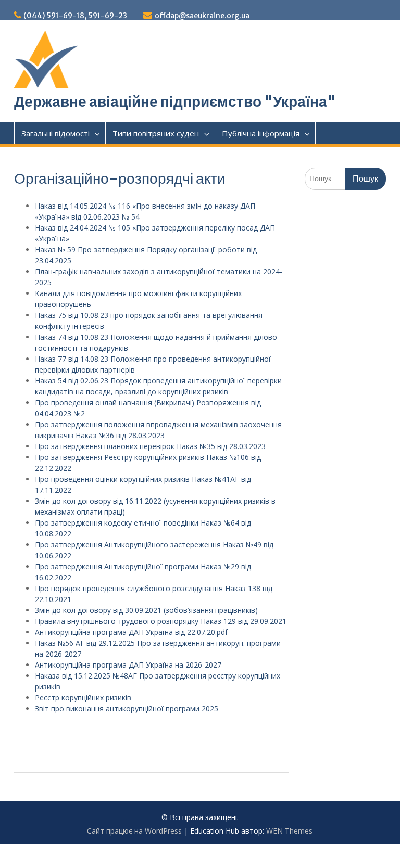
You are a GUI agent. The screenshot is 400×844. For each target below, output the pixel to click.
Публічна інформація (260, 133)
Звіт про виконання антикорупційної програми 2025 (126, 708)
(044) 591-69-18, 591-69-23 (75, 15)
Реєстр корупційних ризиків (83, 697)
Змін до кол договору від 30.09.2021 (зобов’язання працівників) (146, 610)
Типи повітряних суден (156, 133)
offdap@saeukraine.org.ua (202, 15)
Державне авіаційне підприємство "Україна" (175, 101)
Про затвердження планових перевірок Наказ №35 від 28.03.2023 (150, 446)
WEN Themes (289, 831)
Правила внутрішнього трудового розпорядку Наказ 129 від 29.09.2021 (160, 621)
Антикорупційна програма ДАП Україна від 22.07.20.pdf (131, 632)
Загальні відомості (55, 133)
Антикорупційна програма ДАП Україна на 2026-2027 (128, 665)
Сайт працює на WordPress (134, 831)
